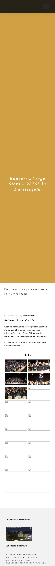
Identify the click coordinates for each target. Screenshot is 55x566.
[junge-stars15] (16, 461)
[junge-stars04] (39, 393)
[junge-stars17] (16, 420)
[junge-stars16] (16, 393)
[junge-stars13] (16, 365)
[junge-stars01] (16, 447)
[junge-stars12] (16, 379)
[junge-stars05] (16, 406)
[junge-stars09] (16, 434)
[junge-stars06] (39, 406)
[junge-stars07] (39, 420)
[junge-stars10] (39, 434)
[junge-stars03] (39, 379)
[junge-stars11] (39, 447)
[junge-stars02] (39, 365)
